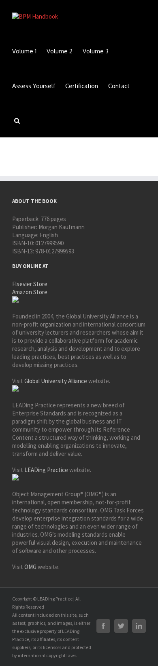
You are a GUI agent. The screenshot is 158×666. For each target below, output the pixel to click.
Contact (119, 86)
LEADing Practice (46, 470)
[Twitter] (121, 626)
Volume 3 (96, 51)
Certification (81, 86)
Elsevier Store (29, 284)
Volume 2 (60, 51)
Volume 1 (24, 51)
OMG (30, 567)
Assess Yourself (33, 86)
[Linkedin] (139, 626)
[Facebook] (103, 626)
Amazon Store (29, 292)
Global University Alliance (55, 381)
